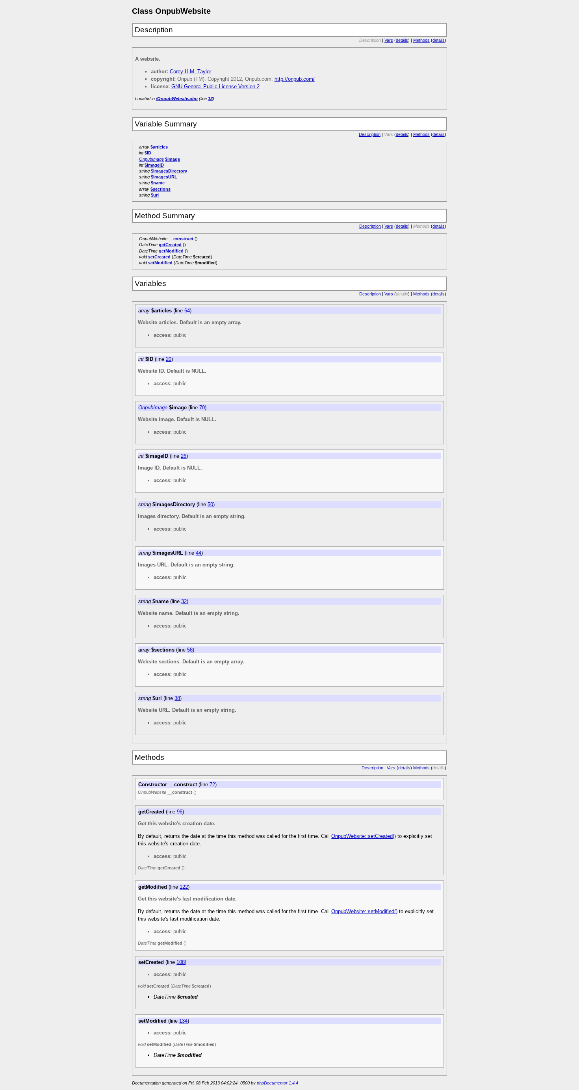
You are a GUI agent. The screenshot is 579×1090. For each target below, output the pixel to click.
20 (168, 359)
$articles (159, 147)
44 (198, 553)
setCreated (159, 256)
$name (158, 182)
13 (210, 98)
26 (183, 456)
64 (187, 311)
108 (180, 962)
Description (369, 134)
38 (177, 698)
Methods (421, 40)
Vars (388, 40)
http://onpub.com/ (295, 79)
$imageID (154, 165)
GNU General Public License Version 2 (215, 86)
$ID (148, 152)
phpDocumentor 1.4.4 (277, 1083)
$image (172, 159)
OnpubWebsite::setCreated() (363, 836)
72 (212, 784)
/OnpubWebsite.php (177, 98)
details (402, 40)
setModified (160, 262)
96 (179, 812)
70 (202, 407)
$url (155, 195)
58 (190, 650)
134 (183, 1021)
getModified (171, 251)
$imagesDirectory (169, 171)
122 (184, 887)
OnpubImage (151, 159)
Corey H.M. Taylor (190, 71)
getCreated (170, 244)
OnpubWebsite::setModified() (364, 911)
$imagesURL (164, 177)
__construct (181, 238)
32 (184, 601)
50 (210, 504)
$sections (160, 189)
